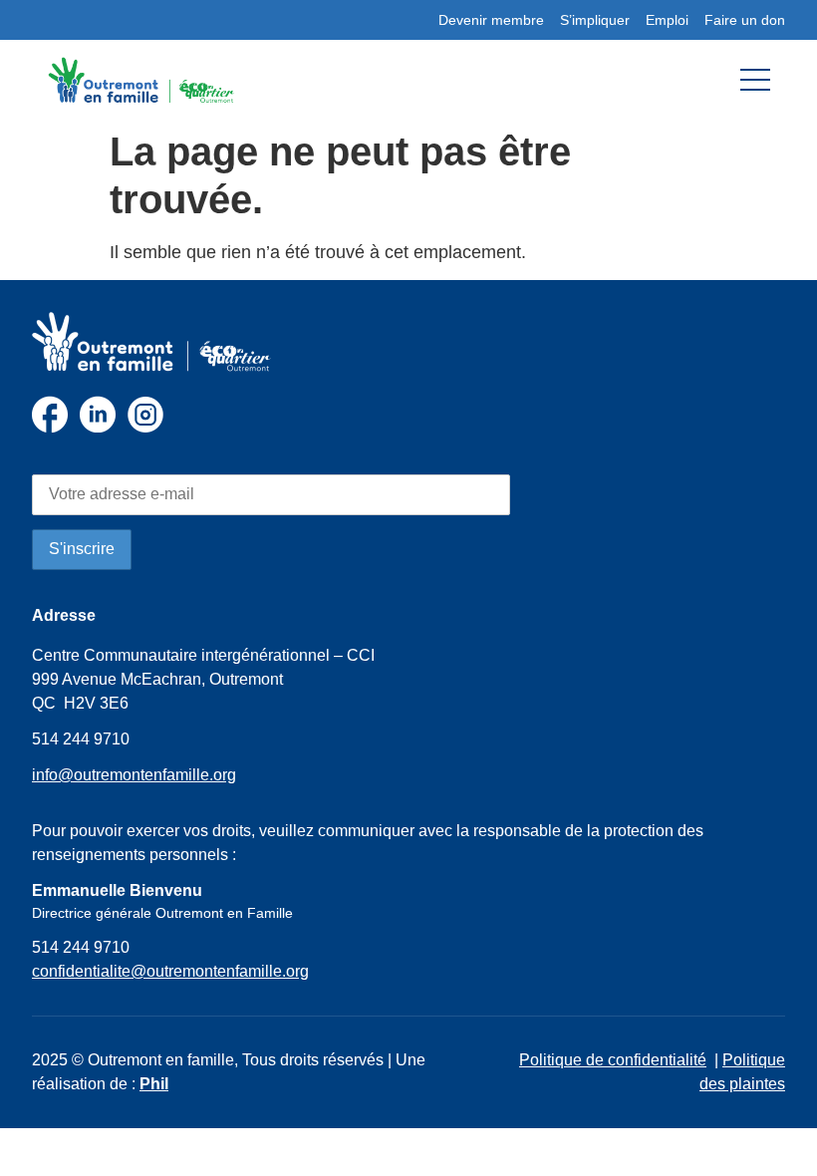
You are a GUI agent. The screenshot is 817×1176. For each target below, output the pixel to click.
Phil (153, 1083)
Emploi (667, 20)
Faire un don (744, 20)
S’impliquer (595, 20)
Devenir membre (491, 20)
